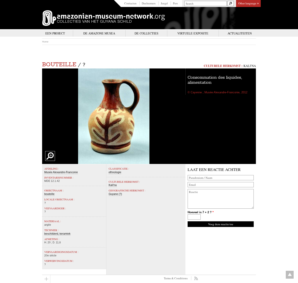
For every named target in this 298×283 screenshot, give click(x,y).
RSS (196, 278)
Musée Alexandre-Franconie (61, 172)
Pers (175, 3)
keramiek (65, 233)
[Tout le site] (46, 279)
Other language (247, 3)
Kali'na (249, 66)
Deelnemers (149, 3)
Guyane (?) (115, 194)
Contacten (130, 3)
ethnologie (115, 172)
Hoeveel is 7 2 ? (201, 212)
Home (45, 41)
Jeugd (164, 3)
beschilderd (51, 233)
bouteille (59, 64)
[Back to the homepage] (103, 18)
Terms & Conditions (176, 278)
